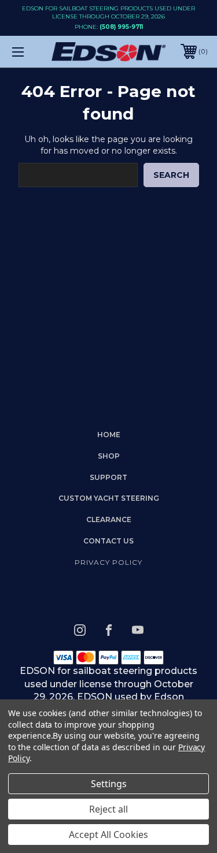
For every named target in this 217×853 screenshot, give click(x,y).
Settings (109, 783)
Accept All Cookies (108, 834)
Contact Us (108, 541)
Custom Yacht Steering (108, 498)
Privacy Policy (108, 562)
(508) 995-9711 (121, 27)
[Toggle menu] (31, 52)
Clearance (108, 519)
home (108, 434)
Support (108, 477)
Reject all (108, 809)
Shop (109, 456)
